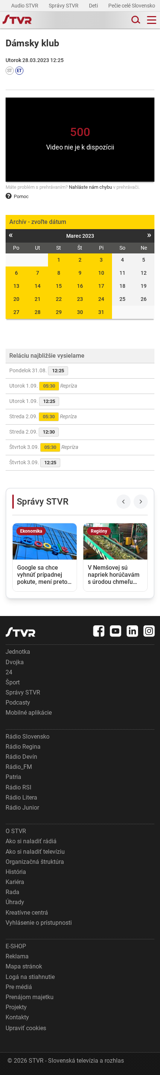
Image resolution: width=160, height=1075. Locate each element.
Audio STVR (25, 6)
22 (59, 299)
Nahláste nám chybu (90, 187)
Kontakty (17, 1017)
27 (16, 312)
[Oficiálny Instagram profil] (149, 630)
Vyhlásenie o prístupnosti (39, 922)
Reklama (17, 956)
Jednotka (18, 651)
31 (101, 312)
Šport (13, 682)
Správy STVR (64, 6)
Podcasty (18, 702)
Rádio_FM (19, 766)
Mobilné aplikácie (29, 712)
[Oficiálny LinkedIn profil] (132, 630)
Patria (13, 776)
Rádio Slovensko (27, 736)
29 (59, 312)
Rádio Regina (23, 746)
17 (101, 286)
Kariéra (15, 881)
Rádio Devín (21, 756)
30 (80, 312)
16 (80, 286)
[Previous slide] (123, 502)
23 (80, 299)
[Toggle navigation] (151, 20)
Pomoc (21, 196)
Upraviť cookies (26, 1028)
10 (101, 273)
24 (101, 299)
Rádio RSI (18, 787)
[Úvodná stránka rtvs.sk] (17, 20)
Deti (94, 6)
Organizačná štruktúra (35, 861)
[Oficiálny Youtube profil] (115, 630)
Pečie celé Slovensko (132, 6)
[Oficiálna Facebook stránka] (99, 630)
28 (38, 312)
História (16, 871)
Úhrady (15, 902)
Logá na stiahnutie (30, 976)
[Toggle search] (135, 20)
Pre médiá (19, 987)
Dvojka (15, 662)
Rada (12, 892)
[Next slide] (141, 502)
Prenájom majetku (30, 997)
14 (38, 286)
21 (38, 299)
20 (16, 299)
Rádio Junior (22, 807)
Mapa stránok (24, 966)
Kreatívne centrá (27, 912)
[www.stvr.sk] (20, 632)
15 (59, 286)
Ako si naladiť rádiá (31, 841)
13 (16, 286)
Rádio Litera (21, 797)
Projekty (16, 1007)
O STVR (16, 831)
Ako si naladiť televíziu (35, 851)
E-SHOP (16, 946)
